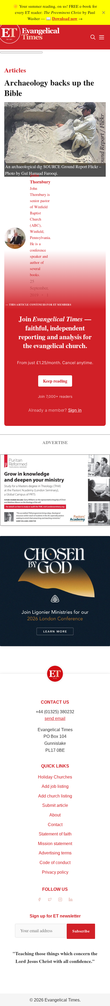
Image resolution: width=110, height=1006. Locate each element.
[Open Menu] (101, 37)
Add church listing (55, 796)
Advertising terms (55, 853)
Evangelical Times (62, 1000)
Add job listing (55, 786)
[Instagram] (60, 899)
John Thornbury (40, 178)
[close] (103, 12)
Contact (55, 824)
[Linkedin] (70, 899)
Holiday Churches (55, 777)
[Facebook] (39, 899)
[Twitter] (50, 899)
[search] (93, 37)
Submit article (55, 805)
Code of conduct (55, 862)
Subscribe (80, 931)
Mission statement (55, 843)
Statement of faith (55, 834)
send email (55, 718)
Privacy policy (55, 872)
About (55, 815)
